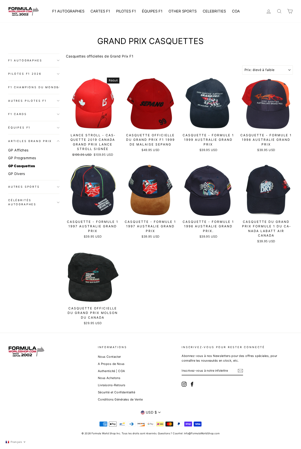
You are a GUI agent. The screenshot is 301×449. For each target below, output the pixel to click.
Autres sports (24, 186)
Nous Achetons (109, 378)
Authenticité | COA (111, 371)
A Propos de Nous (111, 364)
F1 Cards (17, 114)
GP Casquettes (21, 166)
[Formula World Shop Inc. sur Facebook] (192, 384)
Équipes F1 (152, 11)
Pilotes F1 (126, 11)
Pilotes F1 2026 (24, 73)
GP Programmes (22, 158)
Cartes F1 (100, 11)
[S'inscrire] (240, 370)
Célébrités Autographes (22, 202)
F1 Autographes (68, 11)
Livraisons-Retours (112, 385)
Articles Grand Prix (30, 140)
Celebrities (214, 11)
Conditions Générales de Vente (120, 399)
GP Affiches (18, 150)
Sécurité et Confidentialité (116, 392)
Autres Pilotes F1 (27, 100)
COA (236, 11)
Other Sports (183, 11)
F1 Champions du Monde (33, 87)
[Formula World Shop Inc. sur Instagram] (184, 384)
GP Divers (16, 173)
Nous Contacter (109, 356)
